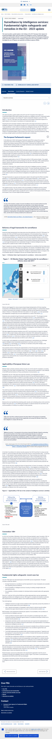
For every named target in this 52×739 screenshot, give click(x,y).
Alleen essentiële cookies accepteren (29, 735)
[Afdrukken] (21, 282)
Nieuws (4, 694)
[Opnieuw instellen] (21, 265)
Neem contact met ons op (7, 710)
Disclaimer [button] (42, 299)
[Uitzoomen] (21, 276)
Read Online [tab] (11, 91)
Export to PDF (48, 103)
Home (2, 14)
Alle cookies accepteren (11, 735)
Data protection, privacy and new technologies (20, 14)
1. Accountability (42, 671)
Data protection (28, 14)
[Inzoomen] (21, 272)
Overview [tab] (4, 91)
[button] (21, 5)
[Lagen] (21, 269)
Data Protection (21, 723)
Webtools (10, 299)
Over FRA (4, 689)
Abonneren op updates (8, 696)
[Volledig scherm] (21, 279)
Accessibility (27, 723)
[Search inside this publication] (44, 103)
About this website (4, 723)
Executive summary (8, 671)
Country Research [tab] (20, 91)
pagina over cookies (36, 729)
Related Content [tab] (29, 91)
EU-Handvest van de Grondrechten (10, 690)
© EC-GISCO (15, 299)
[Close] (48, 265)
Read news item (8, 84)
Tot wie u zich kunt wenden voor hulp (11, 692)
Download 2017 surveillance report (28, 84)
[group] (10, 281)
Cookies (15, 723)
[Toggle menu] (49, 9)
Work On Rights (7, 14)
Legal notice (10, 723)
